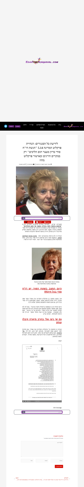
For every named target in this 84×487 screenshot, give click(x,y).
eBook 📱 (28, 222)
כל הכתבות (51, 125)
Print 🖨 (47, 222)
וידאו (25, 125)
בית (60, 125)
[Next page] (25, 401)
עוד (32, 125)
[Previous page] (23, 401)
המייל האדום (40, 125)
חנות (41, 128)
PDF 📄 (39, 222)
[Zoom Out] (32, 401)
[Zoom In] (34, 401)
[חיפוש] (23, 218)
